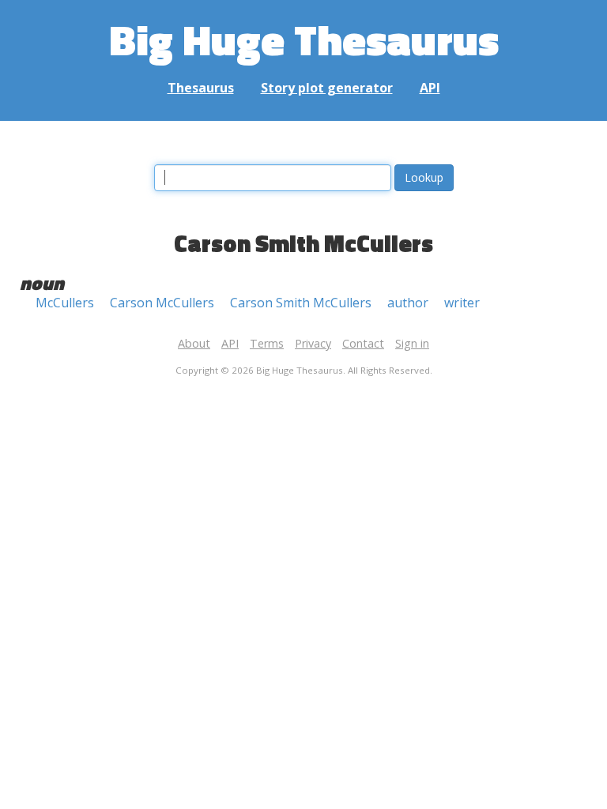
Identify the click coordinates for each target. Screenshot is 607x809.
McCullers (65, 302)
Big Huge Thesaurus (304, 39)
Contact (363, 343)
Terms (267, 343)
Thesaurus (201, 87)
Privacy (313, 343)
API (430, 87)
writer (462, 302)
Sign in (412, 343)
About (194, 343)
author (407, 302)
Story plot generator (327, 87)
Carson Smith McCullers (300, 302)
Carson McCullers (162, 302)
